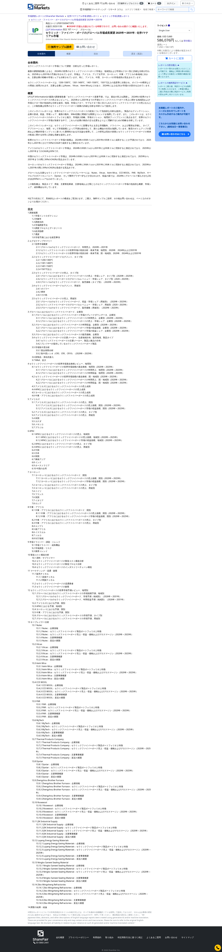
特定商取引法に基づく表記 (130, 937)
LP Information (55, 29)
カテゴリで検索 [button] (132, 9)
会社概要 (60, 937)
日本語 (187, 3)
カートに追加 (176, 58)
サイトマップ (187, 937)
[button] (60, 47)
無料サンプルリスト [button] (131, 3)
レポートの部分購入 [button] (167, 65)
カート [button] (155, 3)
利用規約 (97, 937)
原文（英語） (137, 53)
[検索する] (191, 9)
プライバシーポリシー (78, 937)
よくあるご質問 (92, 3)
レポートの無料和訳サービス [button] (171, 82)
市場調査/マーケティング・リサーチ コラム (103, 9)
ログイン (171, 3)
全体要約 (41, 53)
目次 (96, 53)
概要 (69, 53)
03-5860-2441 (42, 942)
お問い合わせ (109, 3)
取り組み (109, 937)
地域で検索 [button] (148, 9)
